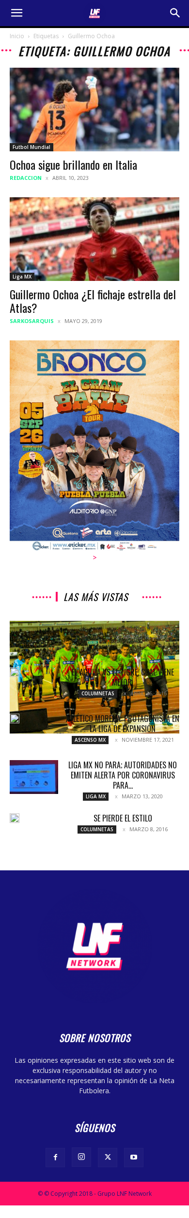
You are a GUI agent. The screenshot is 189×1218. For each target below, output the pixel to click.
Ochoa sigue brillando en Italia (73, 164)
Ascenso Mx (90, 739)
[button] (16, 13)
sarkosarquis (32, 320)
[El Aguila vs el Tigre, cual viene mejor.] (14, 672)
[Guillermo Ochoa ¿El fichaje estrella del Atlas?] (94, 239)
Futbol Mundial (31, 147)
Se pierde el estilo (123, 818)
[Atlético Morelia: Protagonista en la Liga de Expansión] (14, 718)
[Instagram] (81, 1157)
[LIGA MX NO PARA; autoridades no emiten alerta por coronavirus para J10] (34, 777)
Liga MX (22, 276)
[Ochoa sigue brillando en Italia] (94, 109)
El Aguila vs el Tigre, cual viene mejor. (123, 677)
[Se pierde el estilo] (14, 818)
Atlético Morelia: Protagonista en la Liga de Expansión (122, 723)
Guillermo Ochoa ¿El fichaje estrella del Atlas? (93, 300)
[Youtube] (133, 1157)
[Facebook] (55, 1157)
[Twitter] (107, 1157)
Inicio (17, 36)
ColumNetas (97, 693)
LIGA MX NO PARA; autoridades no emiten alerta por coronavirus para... (122, 775)
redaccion (26, 177)
